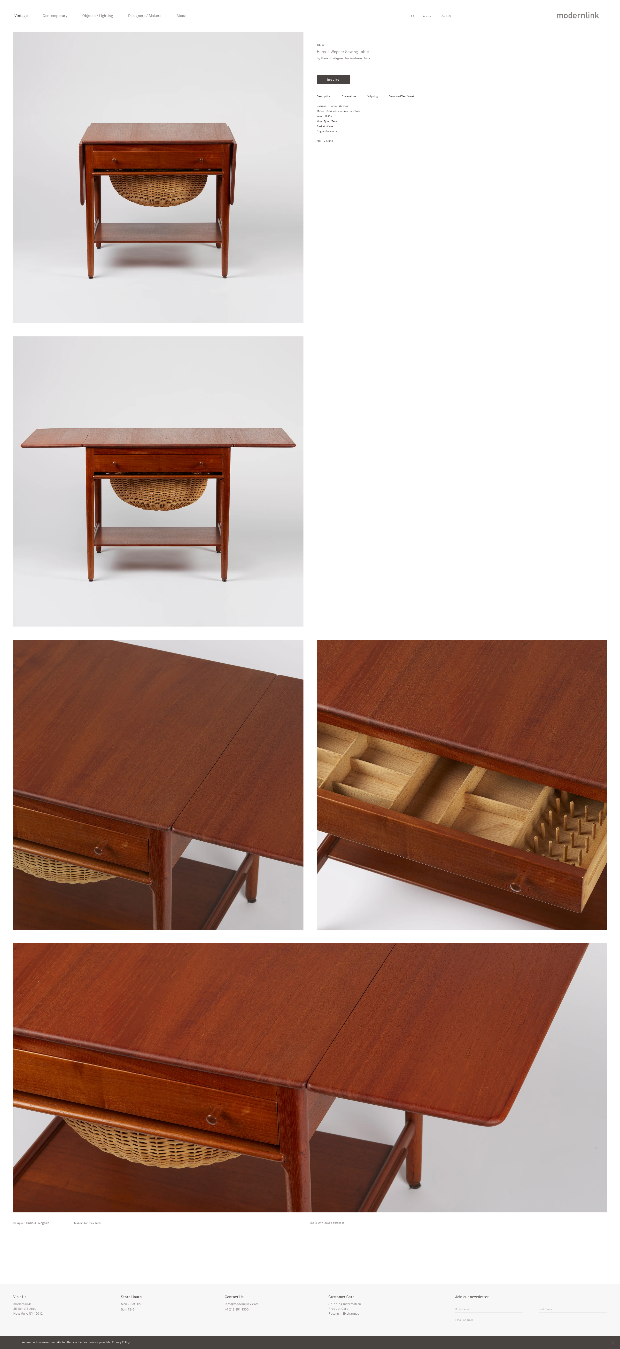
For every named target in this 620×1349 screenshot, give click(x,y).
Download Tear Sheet (401, 96)
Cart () (446, 16)
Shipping (372, 96)
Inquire (333, 79)
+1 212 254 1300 (237, 1309)
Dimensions (349, 96)
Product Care (338, 1308)
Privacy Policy (121, 1342)
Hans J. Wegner (332, 58)
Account (428, 16)
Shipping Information (344, 1304)
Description (324, 96)
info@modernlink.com (242, 1304)
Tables (321, 45)
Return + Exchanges (343, 1313)
